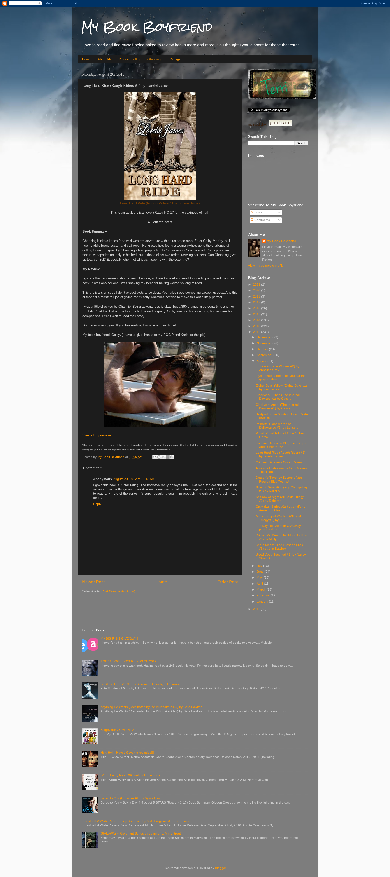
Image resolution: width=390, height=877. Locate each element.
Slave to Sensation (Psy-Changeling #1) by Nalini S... (281, 489)
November (264, 343)
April (260, 583)
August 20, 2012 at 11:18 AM (134, 479)
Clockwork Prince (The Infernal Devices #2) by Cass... (278, 396)
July (260, 565)
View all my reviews (97, 435)
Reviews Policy (129, 59)
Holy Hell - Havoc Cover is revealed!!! (127, 752)
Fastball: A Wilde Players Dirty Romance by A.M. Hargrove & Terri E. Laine (137, 821)
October (263, 349)
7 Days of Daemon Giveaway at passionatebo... (280, 527)
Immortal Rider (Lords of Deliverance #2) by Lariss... (277, 425)
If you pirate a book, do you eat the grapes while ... (281, 377)
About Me (105, 59)
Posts (257, 212)
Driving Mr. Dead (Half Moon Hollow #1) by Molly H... (281, 537)
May (260, 577)
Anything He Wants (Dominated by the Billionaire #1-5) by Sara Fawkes (151, 707)
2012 (257, 332)
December (264, 337)
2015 (257, 314)
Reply (97, 504)
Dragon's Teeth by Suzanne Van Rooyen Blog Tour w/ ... (279, 479)
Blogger (220, 868)
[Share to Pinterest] (171, 457)
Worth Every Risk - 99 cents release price (130, 775)
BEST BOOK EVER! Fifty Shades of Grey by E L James (140, 684)
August (262, 361)
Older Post (227, 581)
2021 (257, 284)
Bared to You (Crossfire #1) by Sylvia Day (130, 798)
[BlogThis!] (159, 457)
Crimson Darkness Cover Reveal (279, 462)
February (264, 595)
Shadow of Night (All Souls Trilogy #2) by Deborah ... (280, 498)
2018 (257, 296)
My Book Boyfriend (147, 27)
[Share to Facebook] (167, 457)
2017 (257, 302)
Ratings (175, 59)
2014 (257, 320)
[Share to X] (163, 457)
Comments (261, 220)
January (263, 601)
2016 (257, 308)
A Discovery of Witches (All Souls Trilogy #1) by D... (279, 517)
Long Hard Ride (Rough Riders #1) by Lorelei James (281, 454)
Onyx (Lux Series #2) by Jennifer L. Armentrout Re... (281, 508)
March (262, 589)
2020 (257, 290)
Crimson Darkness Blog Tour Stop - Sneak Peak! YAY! (281, 444)
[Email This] (154, 457)
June (261, 571)
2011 (257, 609)
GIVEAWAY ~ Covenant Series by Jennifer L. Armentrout (141, 833)
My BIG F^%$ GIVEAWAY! (119, 638)
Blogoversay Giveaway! (117, 730)
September (265, 355)
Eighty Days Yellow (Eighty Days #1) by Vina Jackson (281, 387)
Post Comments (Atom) (118, 591)
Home (86, 59)
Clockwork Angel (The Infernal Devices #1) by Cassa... (277, 406)
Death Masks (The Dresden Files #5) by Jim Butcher (279, 546)
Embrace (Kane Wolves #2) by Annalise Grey (277, 368)
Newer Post (93, 581)
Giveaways (155, 59)
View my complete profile (266, 265)
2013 (257, 326)
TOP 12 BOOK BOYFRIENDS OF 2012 (128, 661)
